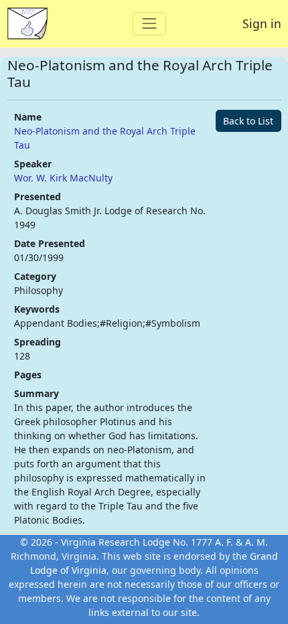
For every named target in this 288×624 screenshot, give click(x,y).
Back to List (248, 120)
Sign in (261, 23)
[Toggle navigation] (149, 23)
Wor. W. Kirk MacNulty (63, 177)
